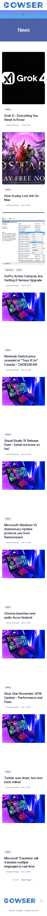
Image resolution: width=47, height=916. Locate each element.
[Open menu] (23, 14)
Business (9, 270)
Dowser (19, 911)
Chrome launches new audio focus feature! (20, 615)
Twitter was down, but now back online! (23, 780)
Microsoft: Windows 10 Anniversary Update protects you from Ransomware (20, 531)
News (8, 109)
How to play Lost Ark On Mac (21, 198)
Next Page (27, 879)
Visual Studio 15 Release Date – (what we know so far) (22, 445)
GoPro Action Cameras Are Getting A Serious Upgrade (23, 278)
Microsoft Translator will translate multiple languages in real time (21, 862)
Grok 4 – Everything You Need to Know (21, 118)
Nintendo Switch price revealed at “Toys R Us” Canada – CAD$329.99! (21, 360)
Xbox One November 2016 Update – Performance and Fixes (23, 698)
